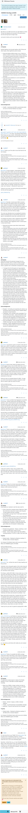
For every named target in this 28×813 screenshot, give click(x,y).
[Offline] (2, 44)
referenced (12, 125)
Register (4, 802)
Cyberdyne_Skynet (7, 26)
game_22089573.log (15, 419)
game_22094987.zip (11, 466)
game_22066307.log (5, 192)
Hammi (4, 732)
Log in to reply (23, 17)
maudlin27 (5, 44)
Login (8, 802)
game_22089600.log (5, 419)
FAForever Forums (9, 1)
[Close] (25, 780)
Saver (4, 129)
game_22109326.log (5, 616)
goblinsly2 (5, 168)
